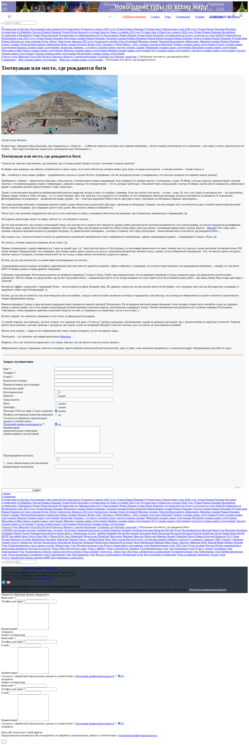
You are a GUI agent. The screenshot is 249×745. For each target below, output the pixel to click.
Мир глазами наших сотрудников (37, 59)
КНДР (5, 536)
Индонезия (132, 533)
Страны (155, 16)
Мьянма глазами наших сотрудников (129, 50)
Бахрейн (127, 530)
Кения (226, 533)
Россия (130, 539)
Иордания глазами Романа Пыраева (84, 38)
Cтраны (5, 493)
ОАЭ (229, 536)
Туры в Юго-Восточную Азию (69, 548)
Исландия (176, 533)
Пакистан (62, 539)
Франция (77, 542)
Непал (191, 536)
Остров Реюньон (11, 539)
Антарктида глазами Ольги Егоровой (115, 41)
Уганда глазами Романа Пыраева (212, 38)
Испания (188, 533)
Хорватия (88, 542)
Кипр (233, 533)
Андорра (58, 530)
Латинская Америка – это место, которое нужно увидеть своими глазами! (102, 47)
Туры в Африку (97, 548)
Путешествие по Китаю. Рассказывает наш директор (32, 29)
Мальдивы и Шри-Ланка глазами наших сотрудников (32, 50)
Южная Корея (216, 542)
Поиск (27, 568)
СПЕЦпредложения (134, 16)
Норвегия (220, 536)
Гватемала (241, 530)
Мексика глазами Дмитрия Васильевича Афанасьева (168, 41)
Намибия (181, 536)
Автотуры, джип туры (113, 551)
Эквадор (184, 542)
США (217, 539)
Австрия (31, 530)
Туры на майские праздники (193, 554)
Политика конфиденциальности (207, 589)
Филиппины (49, 542)
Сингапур (184, 539)
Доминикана (80, 533)
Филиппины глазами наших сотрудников (101, 53)
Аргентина (70, 530)
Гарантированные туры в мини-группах (31, 545)
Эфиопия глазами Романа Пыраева (219, 41)
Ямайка (228, 542)
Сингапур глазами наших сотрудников (213, 50)
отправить (7, 726)
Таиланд (226, 539)
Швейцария (147, 542)
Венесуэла (218, 530)
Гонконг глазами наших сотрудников (194, 44)
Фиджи (37, 542)
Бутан (177, 530)
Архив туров (217, 554)
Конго (25, 536)
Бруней (169, 530)
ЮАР (204, 542)
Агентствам (216, 16)
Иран (155, 533)
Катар (218, 533)
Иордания (145, 533)
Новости (38, 568)
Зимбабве (111, 533)
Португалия (118, 539)
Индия (121, 533)
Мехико (211, 227)
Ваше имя (8, 597)
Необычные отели (132, 554)
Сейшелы (172, 539)
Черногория (101, 542)
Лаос (67, 536)
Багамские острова (99, 530)
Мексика (138, 536)
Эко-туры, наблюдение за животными (149, 551)
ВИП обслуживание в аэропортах (64, 557)
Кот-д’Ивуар (50, 536)
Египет (92, 533)
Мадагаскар (90, 536)
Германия (6, 533)
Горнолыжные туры (12, 551)
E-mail (4, 645)
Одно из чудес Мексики (15, 56)
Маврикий (77, 536)
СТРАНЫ (7, 530)
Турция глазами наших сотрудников (55, 53)
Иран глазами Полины (74, 44)
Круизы (210, 545)
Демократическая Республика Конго (51, 533)
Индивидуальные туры (90, 545)
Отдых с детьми (204, 548)
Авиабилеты (17, 557)
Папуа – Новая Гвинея (91, 539)
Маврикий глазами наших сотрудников (168, 47)
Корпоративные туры (162, 545)
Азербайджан (44, 530)
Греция (17, 533)
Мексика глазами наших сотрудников (85, 50)
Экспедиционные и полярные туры (29, 554)
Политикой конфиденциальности (22, 424)
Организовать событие (38, 551)
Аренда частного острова (66, 551)
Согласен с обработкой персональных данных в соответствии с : (59, 676)
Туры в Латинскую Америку (122, 548)
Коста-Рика (35, 536)
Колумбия (15, 536)
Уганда (15, 542)
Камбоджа (208, 533)
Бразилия (159, 530)
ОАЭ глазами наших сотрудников (170, 50)
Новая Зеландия (204, 536)
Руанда (139, 539)
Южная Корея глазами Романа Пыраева (170, 38)
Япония (238, 542)
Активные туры (223, 548)
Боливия (137, 530)
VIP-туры (181, 545)
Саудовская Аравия (154, 539)
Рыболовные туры (209, 551)
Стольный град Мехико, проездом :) (118, 56)
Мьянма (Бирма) (166, 536)
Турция (5, 542)
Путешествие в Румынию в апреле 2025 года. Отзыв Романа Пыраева (103, 29)
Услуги (5, 557)
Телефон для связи (13, 601)
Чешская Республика (121, 542)
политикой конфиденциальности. (138, 735)
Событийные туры (60, 554)
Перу (108, 539)
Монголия (150, 536)
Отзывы (199, 16)
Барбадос (116, 530)
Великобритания (191, 530)
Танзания (237, 539)
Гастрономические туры (154, 548)
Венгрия (207, 530)
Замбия (101, 533)
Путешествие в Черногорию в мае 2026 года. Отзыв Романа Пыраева (184, 29)
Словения (208, 539)
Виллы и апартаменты (109, 554)
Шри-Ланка (171, 542)
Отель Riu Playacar (40, 56)
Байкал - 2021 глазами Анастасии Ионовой (147, 44)
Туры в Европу (91, 551)
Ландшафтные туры (83, 554)
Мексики (65, 336)
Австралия (19, 530)
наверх (238, 487)
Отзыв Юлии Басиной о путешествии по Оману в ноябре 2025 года (101, 32)
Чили (137, 542)
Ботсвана (148, 530)
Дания (25, 533)
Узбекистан (26, 542)
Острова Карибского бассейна (39, 539)
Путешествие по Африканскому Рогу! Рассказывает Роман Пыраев (98, 35)
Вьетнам (230, 530)
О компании (183, 16)
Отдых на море (196, 545)
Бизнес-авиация (34, 557)
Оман (236, 536)
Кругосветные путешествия (160, 554)
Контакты (234, 16)
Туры (168, 16)
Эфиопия (195, 542)
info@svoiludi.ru (44, 578)
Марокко (128, 536)
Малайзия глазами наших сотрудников (214, 47)
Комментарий (9, 628)
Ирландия (164, 533)
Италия (197, 533)
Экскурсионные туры (181, 548)
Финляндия (64, 542)
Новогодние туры (65, 545)
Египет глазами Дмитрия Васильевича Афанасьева (30, 44)
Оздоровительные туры (185, 551)
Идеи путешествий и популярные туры (127, 545)
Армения (82, 530)
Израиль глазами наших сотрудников (38, 47)
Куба (61, 536)
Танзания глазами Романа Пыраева (126, 38)
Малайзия (103, 536)
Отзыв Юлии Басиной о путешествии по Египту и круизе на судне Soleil (179, 35)
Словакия (196, 539)
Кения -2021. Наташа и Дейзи (105, 44)
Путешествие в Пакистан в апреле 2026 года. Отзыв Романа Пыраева (181, 32)
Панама (73, 539)
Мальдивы (116, 536)
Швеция (159, 542)
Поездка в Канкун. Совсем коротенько (74, 56)
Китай (241, 533)
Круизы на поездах (40, 548)
